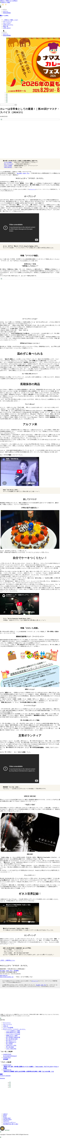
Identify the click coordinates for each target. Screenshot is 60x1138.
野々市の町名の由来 (12, 1039)
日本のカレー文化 (11, 1045)
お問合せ (15, 0)
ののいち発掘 (8, 165)
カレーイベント (7, 1024)
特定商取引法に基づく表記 (10, 1124)
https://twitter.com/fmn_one (6, 976)
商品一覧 (5, 26)
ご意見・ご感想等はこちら (7, 960)
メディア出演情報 (8, 1027)
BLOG (5, 1116)
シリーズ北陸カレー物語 (13, 1030)
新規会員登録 (7, 12)
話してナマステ (8, 164)
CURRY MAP (6, 1118)
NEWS (5, 1115)
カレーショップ (7, 21)
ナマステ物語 (8, 162)
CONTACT (6, 1121)
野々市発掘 (9, 1043)
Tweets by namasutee (5, 1075)
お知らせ (5, 1026)
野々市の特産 (10, 1047)
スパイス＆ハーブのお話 (13, 1034)
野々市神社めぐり (11, 1042)
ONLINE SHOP (7, 1119)
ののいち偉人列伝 (11, 1048)
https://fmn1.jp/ (3, 975)
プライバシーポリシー (9, 1122)
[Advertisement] (30, 1100)
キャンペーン (7, 1022)
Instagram (2, 1078)
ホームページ (32, 189)
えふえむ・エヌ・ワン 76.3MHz (9, 970)
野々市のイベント (11, 1040)
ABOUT (5, 1114)
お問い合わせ (7, 28)
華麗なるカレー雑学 (12, 1035)
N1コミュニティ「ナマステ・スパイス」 (14, 1029)
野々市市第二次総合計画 (13, 1037)
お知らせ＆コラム (8, 24)
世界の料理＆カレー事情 (13, 1032)
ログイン (5, 11)
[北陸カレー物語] (5, 2)
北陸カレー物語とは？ (6, 0)
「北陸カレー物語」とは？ (10, 19)
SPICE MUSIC (8, 167)
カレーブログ (7, 23)
